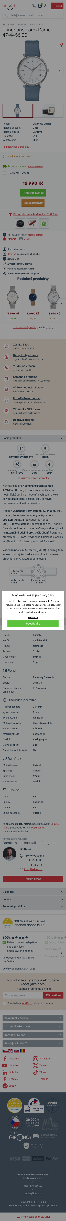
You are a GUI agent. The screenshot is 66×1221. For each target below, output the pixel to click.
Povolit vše (33, 623)
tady (44, 612)
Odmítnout (33, 617)
